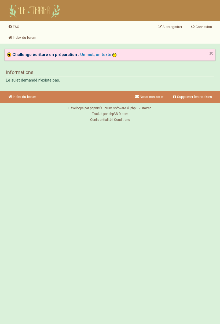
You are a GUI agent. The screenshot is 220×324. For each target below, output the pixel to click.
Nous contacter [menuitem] (152, 97)
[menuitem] (14, 27)
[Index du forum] (35, 10)
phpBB (94, 108)
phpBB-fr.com (118, 114)
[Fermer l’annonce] (211, 53)
